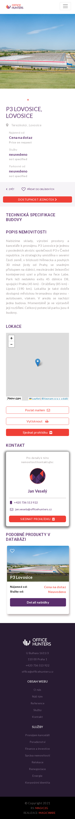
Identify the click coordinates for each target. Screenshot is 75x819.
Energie (37, 775)
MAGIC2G (41, 808)
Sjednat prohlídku (35, 432)
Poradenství (37, 742)
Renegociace (37, 769)
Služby (37, 710)
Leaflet (36, 398)
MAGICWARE (47, 812)
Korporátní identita (37, 782)
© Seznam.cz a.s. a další (55, 398)
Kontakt (37, 716)
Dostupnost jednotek (36, 199)
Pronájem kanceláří (37, 735)
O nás (37, 689)
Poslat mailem (35, 410)
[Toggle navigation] (65, 6)
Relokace (37, 762)
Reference (37, 703)
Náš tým (37, 696)
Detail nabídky (38, 602)
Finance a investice (37, 748)
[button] (28, 100)
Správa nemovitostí (37, 755)
